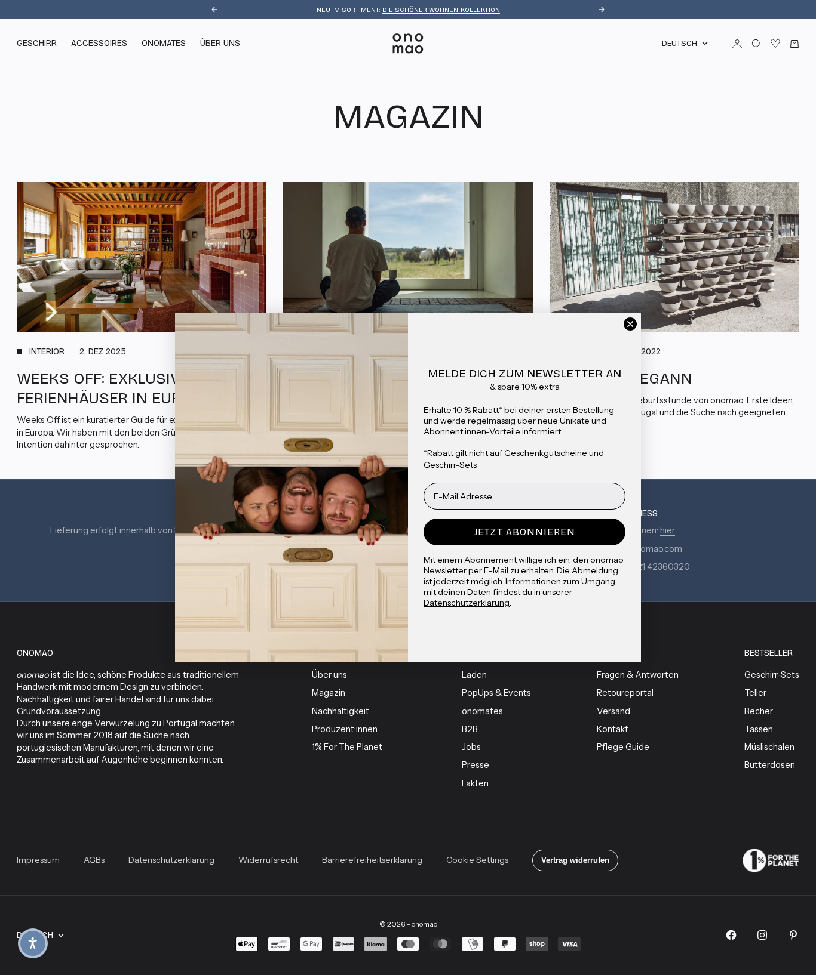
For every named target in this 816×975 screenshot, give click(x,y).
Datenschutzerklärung (467, 602)
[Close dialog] (630, 324)
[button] (33, 943)
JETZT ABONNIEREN (524, 532)
